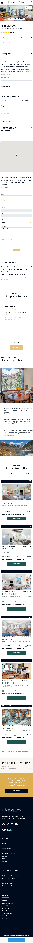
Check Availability (17, 939)
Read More (5, 78)
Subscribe (16, 790)
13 (12, 32)
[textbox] (12, 769)
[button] (16, 19)
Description (6, 54)
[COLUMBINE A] (16, 537)
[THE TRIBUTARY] (16, 492)
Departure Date (5, 213)
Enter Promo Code (6, 233)
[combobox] (12, 769)
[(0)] (30, 2)
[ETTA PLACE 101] (16, 628)
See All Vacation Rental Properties (16, 751)
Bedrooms (5, 86)
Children (3, 226)
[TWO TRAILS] (16, 717)
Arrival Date (4, 207)
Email (3, 201)
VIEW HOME (16, 518)
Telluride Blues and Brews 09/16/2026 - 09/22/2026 (8, 128)
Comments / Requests (7, 239)
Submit (16, 250)
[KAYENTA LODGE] (16, 671)
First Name (4, 187)
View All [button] (16, 347)
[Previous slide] (14, 342)
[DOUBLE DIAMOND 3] (16, 582)
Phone (19, 201)
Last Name (4, 194)
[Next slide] (18, 342)
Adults (3, 219)
